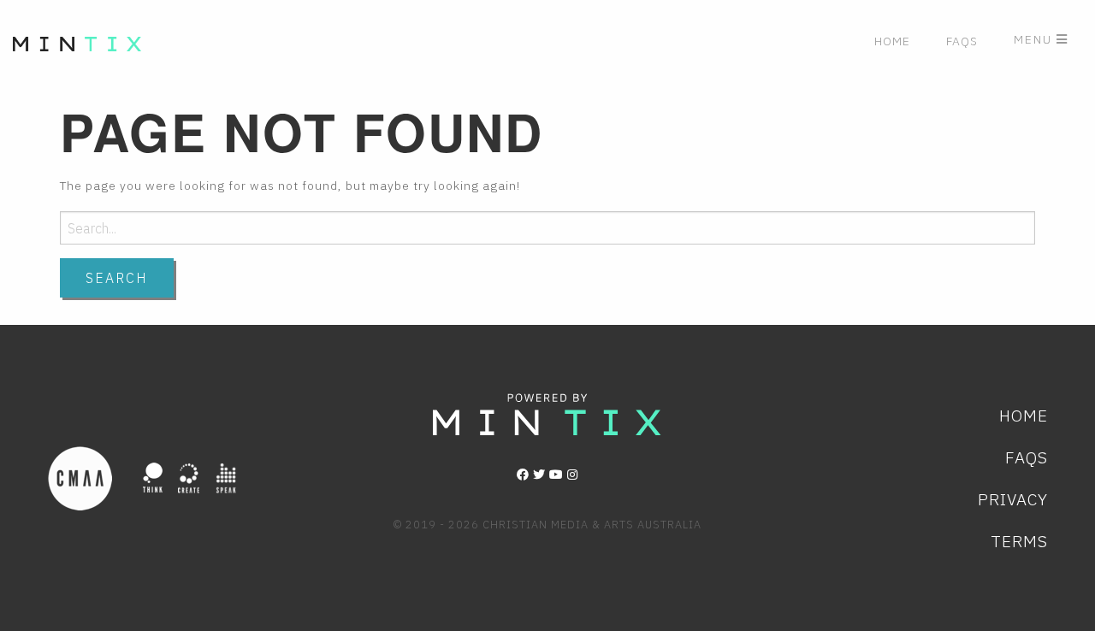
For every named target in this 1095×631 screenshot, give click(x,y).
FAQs (962, 41)
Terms (1019, 540)
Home (892, 41)
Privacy (1013, 499)
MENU (1035, 39)
